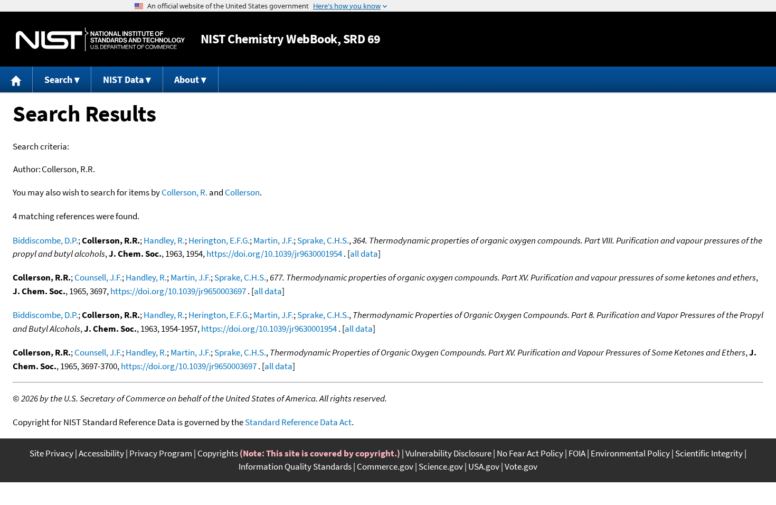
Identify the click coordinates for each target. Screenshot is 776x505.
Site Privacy (51, 453)
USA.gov (483, 466)
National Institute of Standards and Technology (100, 39)
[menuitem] (16, 79)
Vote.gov (521, 466)
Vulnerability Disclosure (448, 453)
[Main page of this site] (16, 79)
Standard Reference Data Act (298, 422)
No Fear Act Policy (530, 453)
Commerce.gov (385, 466)
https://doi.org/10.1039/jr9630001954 (274, 253)
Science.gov (441, 466)
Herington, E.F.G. (219, 240)
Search (58, 79)
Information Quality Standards (295, 466)
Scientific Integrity (709, 453)
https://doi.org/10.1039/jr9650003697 (178, 291)
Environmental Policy (630, 453)
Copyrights (217, 453)
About (186, 79)
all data (364, 253)
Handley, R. (164, 240)
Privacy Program (160, 453)
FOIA (577, 453)
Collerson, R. (184, 192)
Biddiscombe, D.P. (45, 240)
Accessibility (101, 453)
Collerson (242, 192)
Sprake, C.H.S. (323, 240)
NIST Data (123, 79)
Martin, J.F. (273, 240)
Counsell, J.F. (98, 277)
